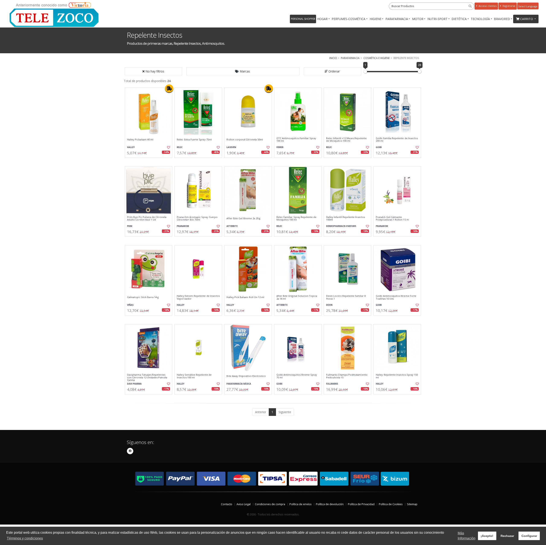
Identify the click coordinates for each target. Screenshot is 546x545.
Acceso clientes (487, 5)
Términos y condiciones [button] (25, 538)
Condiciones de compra (270, 504)
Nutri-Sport (437, 19)
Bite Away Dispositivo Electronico (246, 376)
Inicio (333, 58)
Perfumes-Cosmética (348, 19)
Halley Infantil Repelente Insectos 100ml (345, 218)
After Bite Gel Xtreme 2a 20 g (243, 218)
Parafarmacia (396, 19)
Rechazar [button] (507, 536)
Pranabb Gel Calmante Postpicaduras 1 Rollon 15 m (392, 218)
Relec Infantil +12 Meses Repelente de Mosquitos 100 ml (346, 139)
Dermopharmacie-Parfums (341, 226)
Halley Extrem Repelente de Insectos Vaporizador (198, 297)
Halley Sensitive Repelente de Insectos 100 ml (194, 376)
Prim (129, 226)
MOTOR (417, 19)
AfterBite (232, 226)
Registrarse (508, 5)
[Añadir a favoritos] (168, 147)
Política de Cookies (391, 504)
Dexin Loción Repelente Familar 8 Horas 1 (346, 297)
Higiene (375, 19)
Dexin (329, 305)
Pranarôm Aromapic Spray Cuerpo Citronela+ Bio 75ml (197, 218)
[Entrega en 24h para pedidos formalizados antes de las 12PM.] (169, 88)
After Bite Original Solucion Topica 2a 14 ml (296, 297)
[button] (242, 71)
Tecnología (480, 19)
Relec (180, 147)
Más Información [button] (466, 535)
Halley (131, 147)
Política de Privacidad (361, 504)
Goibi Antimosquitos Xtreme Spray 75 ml (296, 376)
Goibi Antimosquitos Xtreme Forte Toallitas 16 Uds (396, 297)
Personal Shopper (303, 19)
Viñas (130, 305)
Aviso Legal (244, 504)
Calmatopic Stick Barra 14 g (143, 297)
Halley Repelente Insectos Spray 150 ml (397, 376)
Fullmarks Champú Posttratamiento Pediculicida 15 (346, 376)
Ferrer (279, 147)
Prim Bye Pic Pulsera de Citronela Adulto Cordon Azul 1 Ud (146, 218)
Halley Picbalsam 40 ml (140, 139)
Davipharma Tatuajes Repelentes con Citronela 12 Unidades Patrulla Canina (147, 377)
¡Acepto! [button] (487, 536)
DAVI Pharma (134, 383)
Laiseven (231, 147)
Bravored (502, 19)
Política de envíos (300, 504)
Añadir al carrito (150, 161)
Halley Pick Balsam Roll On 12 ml (245, 297)
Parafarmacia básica (239, 383)
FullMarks (332, 383)
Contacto (226, 504)
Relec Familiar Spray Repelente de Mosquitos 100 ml (296, 218)
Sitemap (412, 504)
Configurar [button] (529, 536)
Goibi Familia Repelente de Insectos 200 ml (397, 139)
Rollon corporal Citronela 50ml (245, 139)
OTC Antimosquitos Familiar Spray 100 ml (296, 139)
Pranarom (183, 226)
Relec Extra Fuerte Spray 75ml (194, 139)
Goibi (379, 147)
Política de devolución (330, 504)
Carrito (527, 19)
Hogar (322, 19)
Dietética (459, 19)
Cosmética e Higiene (376, 58)
